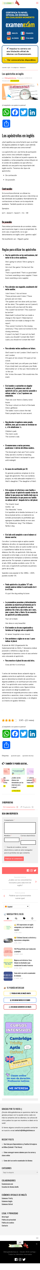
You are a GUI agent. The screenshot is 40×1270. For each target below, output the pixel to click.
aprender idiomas (28, 756)
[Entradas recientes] (32, 918)
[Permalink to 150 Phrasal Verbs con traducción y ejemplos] (8, 951)
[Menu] (37, 3)
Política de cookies (8, 1222)
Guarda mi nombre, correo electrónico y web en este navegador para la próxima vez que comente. (18, 850)
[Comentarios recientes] (16, 918)
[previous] (3, 780)
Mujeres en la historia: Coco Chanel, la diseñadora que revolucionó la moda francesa (23, 963)
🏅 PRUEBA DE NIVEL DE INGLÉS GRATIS (20, 993)
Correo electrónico (28, 837)
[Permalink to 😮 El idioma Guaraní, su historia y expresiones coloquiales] (8, 940)
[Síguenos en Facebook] (28, 870)
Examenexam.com (7, 1184)
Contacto (5, 1225)
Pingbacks (28, 807)
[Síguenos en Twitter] (35, 870)
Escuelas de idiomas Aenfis (10, 1187)
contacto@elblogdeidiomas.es (25, 1130)
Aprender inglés (6, 67)
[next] (34, 780)
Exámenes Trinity (7, 1198)
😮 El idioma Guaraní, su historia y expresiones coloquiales (25, 938)
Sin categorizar (15, 67)
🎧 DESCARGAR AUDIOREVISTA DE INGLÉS (20, 1007)
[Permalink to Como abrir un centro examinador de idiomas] (8, 976)
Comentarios (11, 807)
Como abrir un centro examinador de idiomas (18, 1160)
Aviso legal (5, 1216)
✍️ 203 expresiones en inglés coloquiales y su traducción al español (23, 927)
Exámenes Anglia (7, 1201)
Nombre (7, 836)
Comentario (9, 820)
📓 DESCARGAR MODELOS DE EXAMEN (20, 1000)
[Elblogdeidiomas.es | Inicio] (13, 2)
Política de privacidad (9, 1219)
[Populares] (8, 918)
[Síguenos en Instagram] (31, 870)
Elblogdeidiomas (10, 78)
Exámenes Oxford (7, 1204)
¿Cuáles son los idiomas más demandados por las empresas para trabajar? (17, 782)
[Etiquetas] (24, 918)
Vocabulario (23, 67)
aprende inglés (15, 756)
